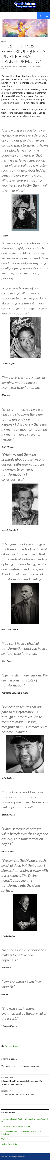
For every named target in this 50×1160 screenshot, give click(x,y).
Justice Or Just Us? (9, 1144)
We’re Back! (6, 1139)
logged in (18, 1066)
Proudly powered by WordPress (13, 1157)
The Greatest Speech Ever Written (15, 1126)
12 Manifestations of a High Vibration (17, 1092)
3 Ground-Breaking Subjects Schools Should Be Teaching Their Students (21, 1081)
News (3, 41)
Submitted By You (26, 66)
